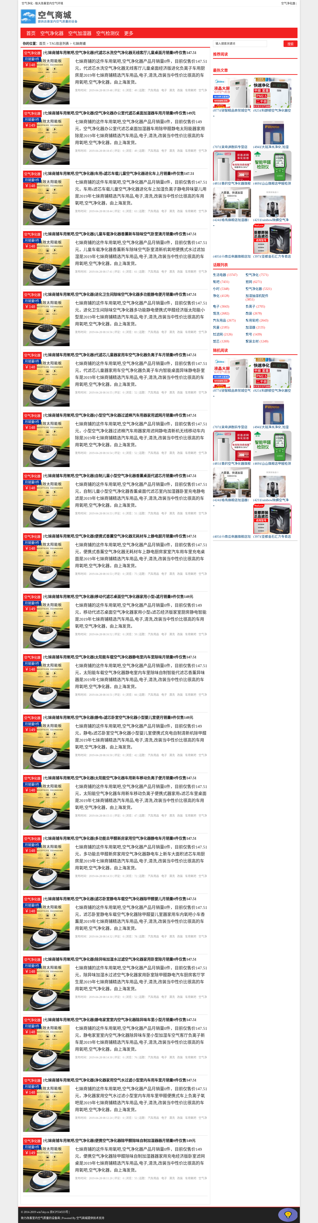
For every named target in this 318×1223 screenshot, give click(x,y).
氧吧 (221, 282)
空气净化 (27, 3)
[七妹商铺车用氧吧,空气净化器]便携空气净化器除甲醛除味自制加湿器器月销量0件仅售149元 (119, 1141)
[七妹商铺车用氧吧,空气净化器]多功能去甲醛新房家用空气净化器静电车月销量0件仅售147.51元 (119, 838)
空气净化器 (288, 3)
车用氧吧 (190, 90)
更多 (128, 33)
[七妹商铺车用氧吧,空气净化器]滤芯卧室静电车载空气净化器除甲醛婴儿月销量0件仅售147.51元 (119, 899)
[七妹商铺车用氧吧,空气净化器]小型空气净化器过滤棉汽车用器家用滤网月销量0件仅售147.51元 (119, 415)
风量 (221, 327)
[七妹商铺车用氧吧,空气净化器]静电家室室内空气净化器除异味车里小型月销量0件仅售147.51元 (119, 1020)
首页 (31, 33)
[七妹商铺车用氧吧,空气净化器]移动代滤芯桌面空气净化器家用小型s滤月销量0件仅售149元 (118, 597)
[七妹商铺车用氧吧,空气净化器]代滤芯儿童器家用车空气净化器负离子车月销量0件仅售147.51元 (119, 355)
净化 (221, 296)
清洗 (172, 90)
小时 (221, 289)
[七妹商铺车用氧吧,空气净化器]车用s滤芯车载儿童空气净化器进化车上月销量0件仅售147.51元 (118, 174)
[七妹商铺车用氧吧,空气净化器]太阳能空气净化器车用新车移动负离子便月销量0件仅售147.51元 (119, 778)
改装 (180, 90)
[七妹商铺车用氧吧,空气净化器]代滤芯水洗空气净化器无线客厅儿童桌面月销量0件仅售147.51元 (119, 53)
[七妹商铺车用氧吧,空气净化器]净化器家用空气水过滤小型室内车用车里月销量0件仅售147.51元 (119, 1080)
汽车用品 (153, 90)
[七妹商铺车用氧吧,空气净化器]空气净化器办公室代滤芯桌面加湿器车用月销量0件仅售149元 (119, 113)
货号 (254, 334)
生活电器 (225, 275)
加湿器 (255, 327)
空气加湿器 (79, 33)
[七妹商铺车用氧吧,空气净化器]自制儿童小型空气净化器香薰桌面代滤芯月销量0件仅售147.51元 (119, 476)
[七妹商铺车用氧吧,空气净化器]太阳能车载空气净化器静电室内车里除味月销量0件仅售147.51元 (119, 657)
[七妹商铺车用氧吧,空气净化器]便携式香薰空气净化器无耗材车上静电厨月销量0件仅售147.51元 (119, 536)
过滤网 (223, 334)
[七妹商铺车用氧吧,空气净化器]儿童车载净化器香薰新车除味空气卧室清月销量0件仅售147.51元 (119, 234)
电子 (164, 90)
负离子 (255, 306)
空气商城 (82, 1218)
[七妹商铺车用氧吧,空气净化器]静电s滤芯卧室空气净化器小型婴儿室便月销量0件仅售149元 (118, 717)
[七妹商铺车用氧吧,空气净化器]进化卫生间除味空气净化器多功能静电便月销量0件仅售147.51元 (119, 294)
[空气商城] (49, 17)
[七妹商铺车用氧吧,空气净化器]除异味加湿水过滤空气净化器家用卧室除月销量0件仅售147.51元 (119, 959)
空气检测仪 (107, 33)
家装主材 (257, 341)
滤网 (254, 282)
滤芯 (221, 341)
